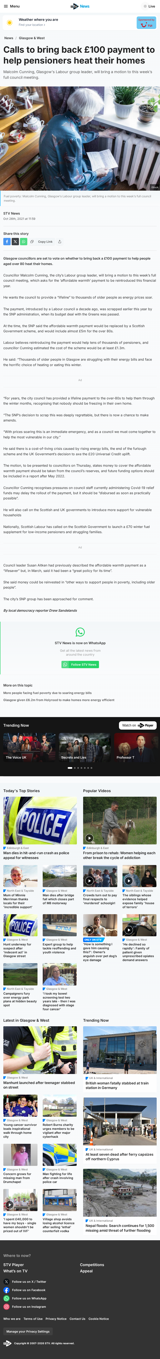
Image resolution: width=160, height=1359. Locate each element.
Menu (15, 6)
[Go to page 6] (88, 768)
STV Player (13, 1265)
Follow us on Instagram (29, 1306)
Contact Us (77, 1318)
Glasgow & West (32, 38)
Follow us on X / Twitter (29, 1281)
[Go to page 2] (75, 768)
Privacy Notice (56, 1318)
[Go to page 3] (78, 768)
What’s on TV (15, 1271)
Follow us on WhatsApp (29, 1298)
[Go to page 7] (91, 768)
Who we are (11, 1318)
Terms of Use (33, 1318)
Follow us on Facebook (28, 1290)
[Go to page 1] (70, 768)
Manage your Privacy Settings (28, 1331)
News (8, 38)
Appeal (86, 1271)
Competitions (92, 1265)
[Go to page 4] (81, 768)
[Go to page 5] (85, 768)
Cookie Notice (99, 1318)
